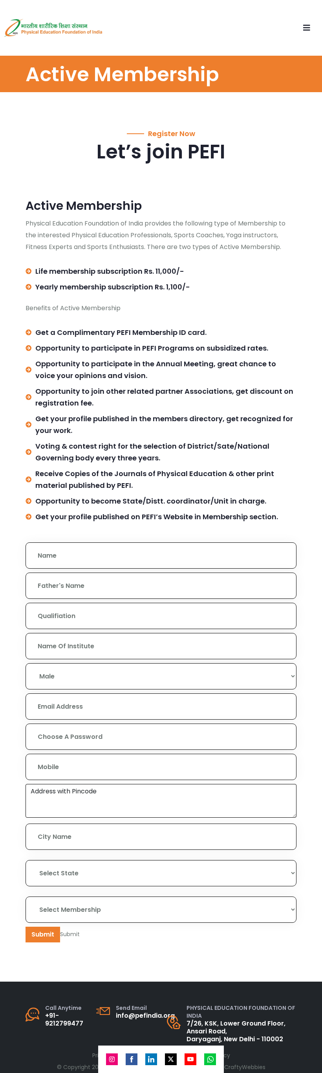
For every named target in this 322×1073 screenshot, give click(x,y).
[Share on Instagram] (112, 1059)
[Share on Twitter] (171, 1059)
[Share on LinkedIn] (151, 1059)
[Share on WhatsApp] (210, 1059)
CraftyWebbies (244, 1067)
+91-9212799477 (64, 1019)
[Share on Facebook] (131, 1059)
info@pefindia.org (145, 1015)
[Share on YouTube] (190, 1059)
